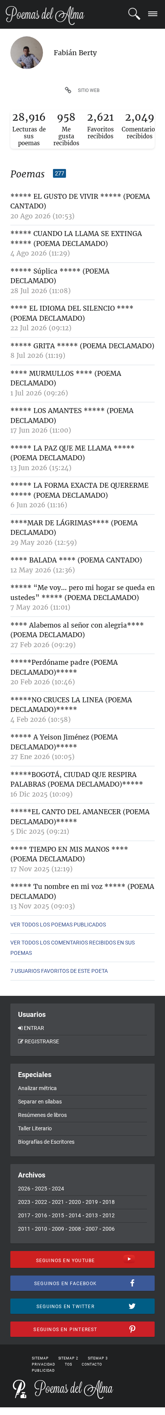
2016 (41, 1215)
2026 (24, 1188)
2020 (75, 1202)
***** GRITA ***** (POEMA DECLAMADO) (82, 346)
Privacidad (43, 1364)
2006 (108, 1228)
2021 (58, 1202)
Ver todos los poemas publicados (58, 924)
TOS (68, 1364)
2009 (58, 1228)
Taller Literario (35, 1128)
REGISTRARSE (42, 1041)
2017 (24, 1215)
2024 (58, 1188)
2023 (24, 1202)
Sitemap (40, 1358)
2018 (108, 1202)
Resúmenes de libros (42, 1115)
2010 (41, 1228)
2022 (41, 1202)
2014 (75, 1215)
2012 (108, 1215)
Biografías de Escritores (46, 1141)
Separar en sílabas (40, 1101)
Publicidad (43, 1370)
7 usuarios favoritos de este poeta (59, 971)
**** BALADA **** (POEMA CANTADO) (76, 560)
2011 (24, 1228)
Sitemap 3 (98, 1358)
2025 (41, 1188)
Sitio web (88, 90)
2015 (58, 1215)
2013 (92, 1215)
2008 (75, 1228)
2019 (92, 1202)
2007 (92, 1228)
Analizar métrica (37, 1088)
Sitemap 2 (68, 1358)
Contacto (92, 1364)
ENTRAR (34, 1028)
